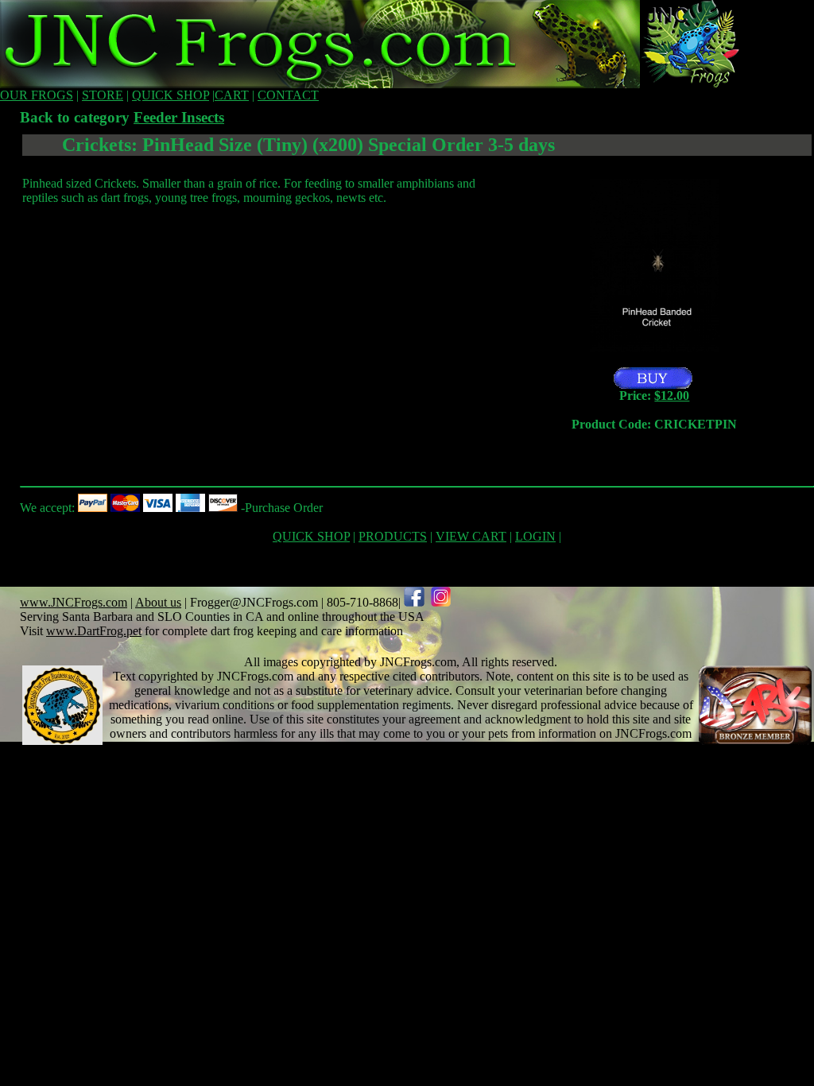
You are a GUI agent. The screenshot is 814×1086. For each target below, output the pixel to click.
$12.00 (671, 395)
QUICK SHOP (170, 95)
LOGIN (535, 536)
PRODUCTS (393, 536)
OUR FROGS (36, 95)
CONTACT (288, 95)
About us (158, 602)
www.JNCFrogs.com (73, 602)
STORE (102, 95)
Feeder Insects (179, 117)
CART (232, 95)
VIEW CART (471, 536)
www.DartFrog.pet (93, 631)
